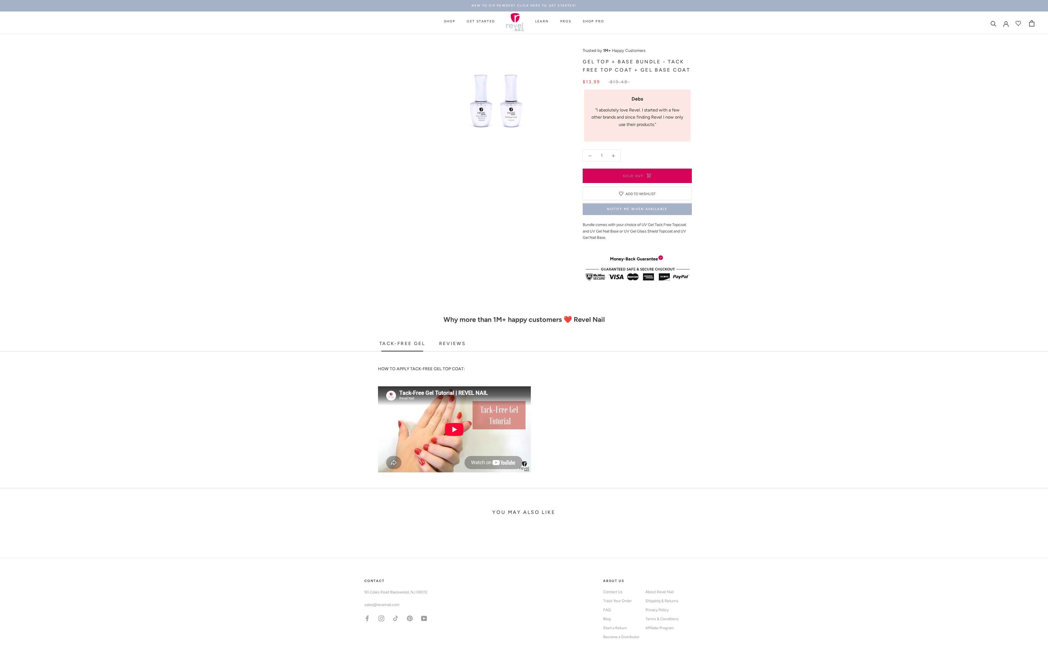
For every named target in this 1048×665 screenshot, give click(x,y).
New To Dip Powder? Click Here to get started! (524, 5)
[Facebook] (367, 618)
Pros (565, 21)
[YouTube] (424, 618)
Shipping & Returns (661, 601)
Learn (542, 21)
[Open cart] (1031, 23)
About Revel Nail (659, 592)
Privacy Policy (657, 610)
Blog (607, 619)
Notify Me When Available (637, 209)
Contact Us (613, 592)
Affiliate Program (659, 628)
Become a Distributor (621, 637)
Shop (449, 21)
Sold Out (633, 176)
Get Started (481, 21)
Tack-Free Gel (402, 343)
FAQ (607, 610)
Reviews (452, 343)
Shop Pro (593, 21)
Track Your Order (617, 601)
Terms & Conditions (662, 619)
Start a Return (615, 628)
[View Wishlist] (1019, 23)
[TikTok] (395, 618)
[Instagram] (381, 618)
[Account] (1006, 23)
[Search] (993, 23)
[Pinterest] (410, 618)
